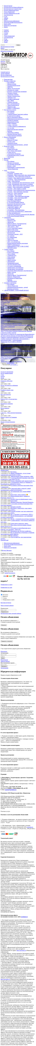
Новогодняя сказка (12, 229)
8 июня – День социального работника (18, 187)
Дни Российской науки (14, 264)
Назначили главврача (7, 403)
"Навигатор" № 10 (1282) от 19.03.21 (11, 361)
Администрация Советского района (17, 114)
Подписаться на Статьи (10, 9)
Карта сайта (7, 24)
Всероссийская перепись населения (17, 243)
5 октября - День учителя (14, 194)
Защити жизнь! (11, 260)
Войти (6, 27)
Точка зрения (11, 257)
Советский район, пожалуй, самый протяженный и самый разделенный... (16, 489)
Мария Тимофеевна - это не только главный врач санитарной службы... (16, 474)
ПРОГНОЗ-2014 (12, 248)
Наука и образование (10, 137)
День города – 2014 (12, 226)
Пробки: (3, 63)
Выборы (9, 131)
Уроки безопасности (13, 105)
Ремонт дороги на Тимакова (9, 417)
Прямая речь (10, 258)
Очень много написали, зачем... (20, 523)
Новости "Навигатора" (14, 276)
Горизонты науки (12, 143)
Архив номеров (5, 73)
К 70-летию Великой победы (15, 202)
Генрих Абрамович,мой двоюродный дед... (23, 481)
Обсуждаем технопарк (13, 231)
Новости (20, 7)
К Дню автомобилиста (13, 213)
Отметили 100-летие (6, 381)
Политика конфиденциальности (13, 22)
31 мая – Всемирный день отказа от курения (20, 184)
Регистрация (4, 660)
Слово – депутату (12, 125)
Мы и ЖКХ (10, 100)
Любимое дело (11, 97)
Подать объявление (9, 10)
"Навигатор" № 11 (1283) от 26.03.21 (11, 355)
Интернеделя (11, 232)
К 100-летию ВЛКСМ (13, 208)
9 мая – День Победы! (13, 181)
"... (11, 493)
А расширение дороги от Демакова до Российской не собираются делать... (16, 483)
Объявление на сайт (6, 587)
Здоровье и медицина (10, 283)
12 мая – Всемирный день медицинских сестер (20, 182)
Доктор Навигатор (12, 169)
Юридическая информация (11, 21)
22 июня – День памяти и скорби (16, 188)
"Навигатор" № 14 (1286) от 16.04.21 (11, 329)
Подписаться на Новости (11, 7)
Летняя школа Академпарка (15, 269)
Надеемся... (14, 471)
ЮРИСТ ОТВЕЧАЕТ (13, 108)
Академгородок (8, 15)
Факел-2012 (10, 238)
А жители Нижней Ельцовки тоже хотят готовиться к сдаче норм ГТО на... (17, 478)
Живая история (11, 84)
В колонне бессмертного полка (16, 204)
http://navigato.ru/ (21, 950)
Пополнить (4, 651)
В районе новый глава (7, 390)
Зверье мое (10, 222)
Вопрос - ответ (11, 166)
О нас (5, 16)
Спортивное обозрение (14, 153)
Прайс (6, 19)
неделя (3, 376)
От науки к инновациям (14, 266)
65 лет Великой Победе (14, 201)
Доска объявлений (9, 12)
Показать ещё (4, 540)
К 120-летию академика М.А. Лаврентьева (19, 211)
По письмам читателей (13, 164)
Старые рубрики (8, 249)
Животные (7, 158)
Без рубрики (10, 82)
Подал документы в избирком (9, 385)
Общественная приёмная (14, 135)
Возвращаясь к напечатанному (16, 167)
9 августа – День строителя (15, 193)
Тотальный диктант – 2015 (15, 234)
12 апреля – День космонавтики (16, 179)
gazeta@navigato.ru (10, 573)
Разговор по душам (12, 90)
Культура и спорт (9, 146)
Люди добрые (11, 254)
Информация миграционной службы (17, 119)
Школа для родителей (13, 88)
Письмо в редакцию (13, 163)
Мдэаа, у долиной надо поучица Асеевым (22, 519)
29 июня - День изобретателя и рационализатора (21, 190)
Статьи (19, 9)
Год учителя (10, 235)
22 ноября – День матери (14, 199)
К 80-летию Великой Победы (15, 216)
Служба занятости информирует (16, 126)
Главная (10, 5)
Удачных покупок (12, 102)
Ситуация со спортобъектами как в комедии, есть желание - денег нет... (16, 528)
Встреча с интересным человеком (17, 91)
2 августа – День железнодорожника (11, 412)
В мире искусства (12, 149)
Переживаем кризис (13, 263)
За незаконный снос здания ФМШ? (21, 491)
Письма (6, 160)
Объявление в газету (6, 584)
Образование (11, 261)
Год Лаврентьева (12, 237)
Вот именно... (15, 535)
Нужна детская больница (8, 422)
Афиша (6, 18)
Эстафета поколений (13, 99)
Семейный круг (11, 255)
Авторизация (4, 668)
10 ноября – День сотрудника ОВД (17, 198)
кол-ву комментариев (7, 373)
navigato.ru (30, 827)
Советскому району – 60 (14, 207)
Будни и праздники (12, 252)
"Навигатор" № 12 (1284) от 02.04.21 (11, 349)
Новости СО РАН (12, 140)
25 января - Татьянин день (14, 173)
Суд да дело (10, 128)
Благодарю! (14, 500)
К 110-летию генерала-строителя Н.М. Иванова (20, 214)
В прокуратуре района (13, 116)
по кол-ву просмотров (7, 371)
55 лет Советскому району (14, 228)
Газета (17, 10)
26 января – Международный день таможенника (21, 175)
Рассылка (5, 594)
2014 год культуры (12, 240)
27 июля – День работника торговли (17, 191)
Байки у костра (11, 272)
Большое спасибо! (16, 506)
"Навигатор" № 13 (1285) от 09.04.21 (11, 342)
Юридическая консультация (15, 129)
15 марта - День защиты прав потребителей (19, 178)
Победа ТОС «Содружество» (9, 399)
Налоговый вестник (13, 122)
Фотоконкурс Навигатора (14, 278)
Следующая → (14, 364)
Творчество (10, 157)
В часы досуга (11, 152)
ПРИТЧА (10, 87)
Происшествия (8, 79)
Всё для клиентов (6, 394)
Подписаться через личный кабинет (11, 613)
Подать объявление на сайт (12, 13)
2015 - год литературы (13, 242)
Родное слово (11, 141)
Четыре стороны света (13, 96)
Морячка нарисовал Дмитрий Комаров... (22, 502)
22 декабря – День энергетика (15, 210)
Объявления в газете (8, 599)
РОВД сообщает (12, 123)
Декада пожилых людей (14, 225)
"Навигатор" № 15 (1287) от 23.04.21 (11, 323)
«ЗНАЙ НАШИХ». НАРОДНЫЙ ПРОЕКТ (16, 290)
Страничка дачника (13, 94)
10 (13, 363)
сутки (2, 375)
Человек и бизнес (12, 93)
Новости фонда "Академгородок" (17, 223)
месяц (2, 378)
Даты (5, 170)
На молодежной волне (13, 85)
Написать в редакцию (10, 25)
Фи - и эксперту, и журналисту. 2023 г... (22, 514)
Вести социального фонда (14, 117)
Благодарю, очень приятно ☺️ (19, 494)
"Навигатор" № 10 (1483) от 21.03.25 (11, 299)
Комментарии (5, 470)
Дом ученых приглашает (14, 150)
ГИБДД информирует (13, 245)
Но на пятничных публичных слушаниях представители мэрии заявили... (17, 533)
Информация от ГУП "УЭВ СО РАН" (18, 246)
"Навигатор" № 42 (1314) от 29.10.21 (11, 305)
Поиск (6, 5)
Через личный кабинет (7, 605)
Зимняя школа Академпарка (15, 267)
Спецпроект (7, 217)
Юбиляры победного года (14, 205)
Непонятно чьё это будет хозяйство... (21, 531)
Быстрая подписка (6, 602)
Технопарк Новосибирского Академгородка (20, 270)
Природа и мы (11, 106)
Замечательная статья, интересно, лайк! (22, 476)
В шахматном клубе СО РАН (15, 155)
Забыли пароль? (5, 661)
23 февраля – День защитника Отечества (19, 176)
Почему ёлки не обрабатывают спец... (21, 499)
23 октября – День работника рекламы (18, 196)
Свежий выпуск (5, 72)
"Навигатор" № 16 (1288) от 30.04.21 (11, 317)
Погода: (3, 61)
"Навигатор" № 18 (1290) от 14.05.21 (11, 311)
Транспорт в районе (13, 132)
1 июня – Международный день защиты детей (20, 185)
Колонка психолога (12, 289)
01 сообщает (10, 113)
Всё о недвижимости (13, 103)
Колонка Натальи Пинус (14, 134)
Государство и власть (10, 109)
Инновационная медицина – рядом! (17, 144)
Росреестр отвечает (12, 120)
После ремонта (5, 408)
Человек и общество (10, 81)
